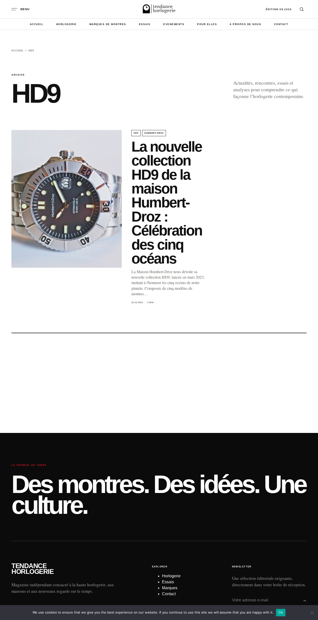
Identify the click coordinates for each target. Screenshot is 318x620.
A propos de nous (245, 24)
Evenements (173, 24)
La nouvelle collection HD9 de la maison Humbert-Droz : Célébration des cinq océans (166, 203)
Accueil (36, 24)
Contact (281, 24)
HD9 (136, 133)
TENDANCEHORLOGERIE (32, 569)
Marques (169, 588)
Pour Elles (207, 24)
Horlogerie (66, 24)
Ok (280, 612)
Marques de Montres (107, 24)
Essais (145, 24)
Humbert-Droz (154, 133)
